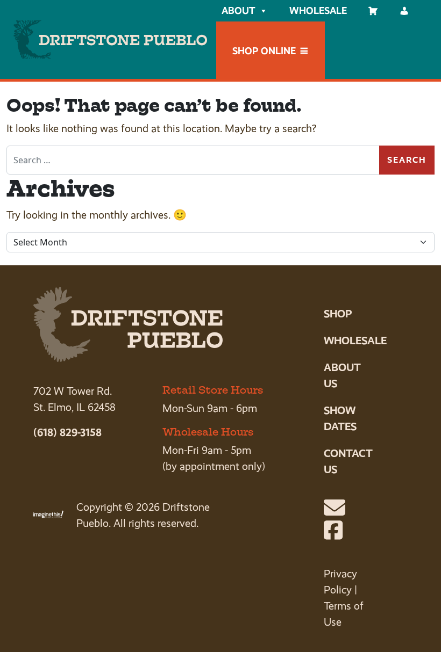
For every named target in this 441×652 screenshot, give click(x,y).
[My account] (404, 10)
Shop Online (264, 50)
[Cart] (373, 10)
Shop (338, 313)
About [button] (238, 10)
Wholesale (318, 10)
